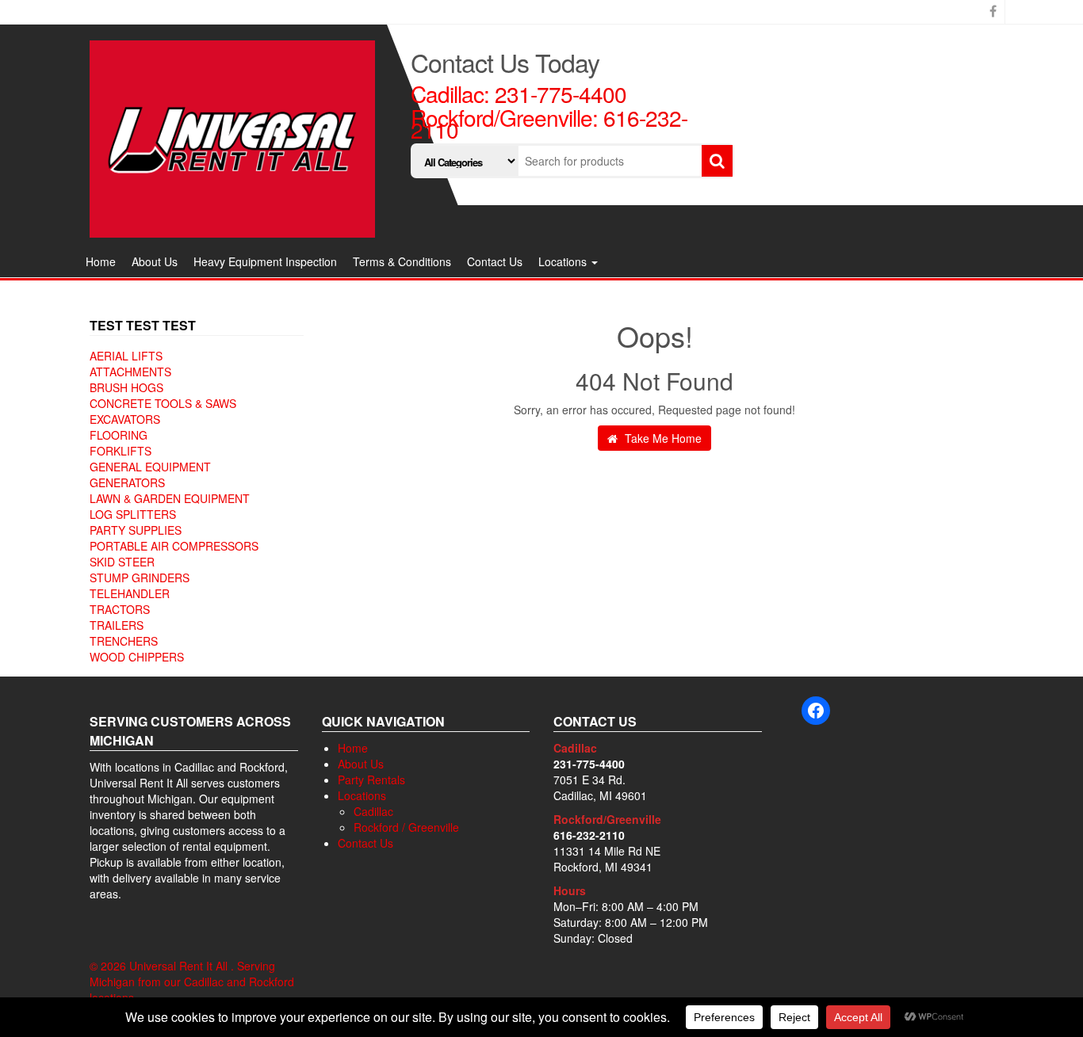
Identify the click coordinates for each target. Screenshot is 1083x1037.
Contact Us (494, 261)
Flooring (118, 435)
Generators (127, 482)
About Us (155, 261)
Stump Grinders (139, 577)
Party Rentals (371, 779)
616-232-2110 (589, 835)
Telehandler (130, 593)
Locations (564, 261)
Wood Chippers (137, 657)
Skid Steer (122, 562)
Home (101, 261)
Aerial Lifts (126, 356)
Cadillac (373, 811)
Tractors (120, 609)
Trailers (117, 625)
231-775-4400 (560, 93)
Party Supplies (136, 530)
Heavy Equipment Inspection (265, 261)
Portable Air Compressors (174, 546)
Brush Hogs (126, 387)
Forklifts (120, 451)
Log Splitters (133, 514)
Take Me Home (662, 438)
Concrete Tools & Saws (163, 403)
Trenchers (124, 641)
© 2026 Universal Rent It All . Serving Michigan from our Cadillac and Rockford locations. (192, 981)
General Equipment (150, 467)
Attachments (130, 371)
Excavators (125, 419)
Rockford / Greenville (406, 827)
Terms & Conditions (402, 261)
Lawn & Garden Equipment (170, 498)
